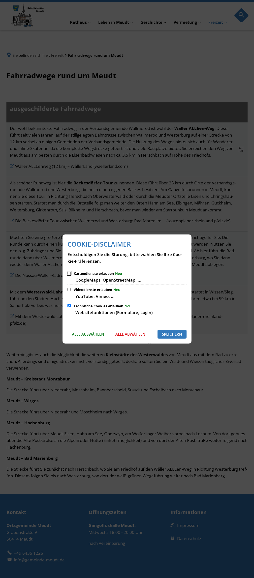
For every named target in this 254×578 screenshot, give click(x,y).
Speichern (172, 334)
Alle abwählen (130, 334)
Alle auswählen (88, 334)
